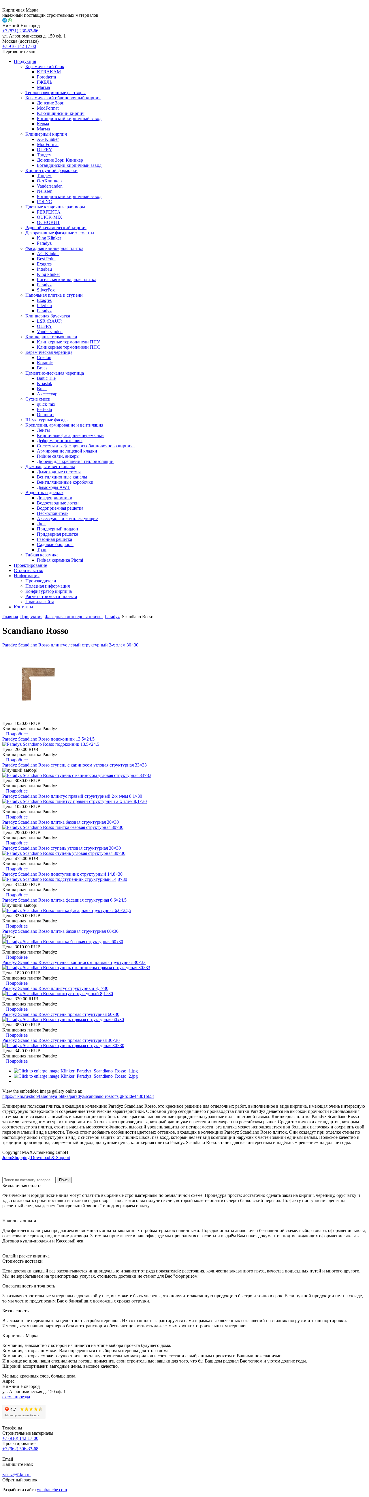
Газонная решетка (54, 539)
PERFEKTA (49, 212)
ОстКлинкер (49, 180)
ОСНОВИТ (48, 222)
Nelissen (44, 191)
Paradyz (44, 243)
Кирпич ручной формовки (51, 170)
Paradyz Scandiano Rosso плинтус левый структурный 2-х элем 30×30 (70, 644)
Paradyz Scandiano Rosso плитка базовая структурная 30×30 (60, 822)
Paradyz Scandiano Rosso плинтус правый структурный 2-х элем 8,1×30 (72, 796)
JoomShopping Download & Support (36, 1157)
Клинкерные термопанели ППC (68, 347)
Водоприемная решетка (60, 508)
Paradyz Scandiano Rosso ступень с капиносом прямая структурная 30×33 (74, 962)
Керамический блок (44, 66)
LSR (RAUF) (49, 321)
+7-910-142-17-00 (19, 46)
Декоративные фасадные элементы (59, 232)
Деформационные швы (59, 440)
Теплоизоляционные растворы (55, 92)
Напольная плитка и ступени (54, 295)
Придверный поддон (57, 528)
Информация (26, 575)
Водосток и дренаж (44, 492)
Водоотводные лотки (58, 502)
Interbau (44, 269)
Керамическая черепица (48, 352)
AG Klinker (48, 139)
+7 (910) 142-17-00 (20, 1438)
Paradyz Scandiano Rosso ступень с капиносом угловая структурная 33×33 (74, 764)
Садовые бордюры (55, 544)
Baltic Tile (46, 378)
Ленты (43, 430)
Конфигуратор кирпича (48, 591)
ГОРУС (44, 201)
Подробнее (17, 733)
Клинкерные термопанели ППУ (68, 341)
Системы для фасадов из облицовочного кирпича (86, 445)
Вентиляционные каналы (62, 476)
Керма (43, 123)
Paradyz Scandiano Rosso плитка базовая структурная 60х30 (60, 931)
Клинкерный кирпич (46, 134)
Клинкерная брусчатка (47, 315)
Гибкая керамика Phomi (60, 560)
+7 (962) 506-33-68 (20, 1448)
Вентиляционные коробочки (65, 482)
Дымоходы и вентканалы (50, 466)
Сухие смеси (37, 399)
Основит (45, 414)
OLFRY (44, 149)
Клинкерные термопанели (51, 336)
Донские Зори (51, 102)
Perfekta (44, 409)
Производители (40, 580)
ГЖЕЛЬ (44, 82)
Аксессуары (49, 393)
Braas (42, 367)
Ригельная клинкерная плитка (66, 279)
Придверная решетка (57, 534)
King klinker (48, 274)
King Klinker (49, 238)
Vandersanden (50, 186)
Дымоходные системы (59, 471)
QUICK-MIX (49, 217)
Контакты (23, 606)
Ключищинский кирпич (60, 113)
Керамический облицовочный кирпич (63, 97)
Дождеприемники (54, 497)
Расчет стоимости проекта (51, 596)
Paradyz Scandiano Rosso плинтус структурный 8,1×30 (55, 988)
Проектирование (30, 565)
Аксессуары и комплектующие (67, 518)
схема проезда (16, 1396)
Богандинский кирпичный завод (69, 118)
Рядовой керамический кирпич (55, 227)
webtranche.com (52, 1489)
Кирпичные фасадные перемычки (70, 435)
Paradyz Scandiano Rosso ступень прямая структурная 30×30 (61, 1040)
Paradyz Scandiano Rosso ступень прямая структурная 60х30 (60, 1014)
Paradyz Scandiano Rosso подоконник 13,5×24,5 (48, 739)
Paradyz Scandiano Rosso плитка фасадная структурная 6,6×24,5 (64, 900)
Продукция (25, 61)
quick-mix (46, 404)
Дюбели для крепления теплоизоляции (75, 461)
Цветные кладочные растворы (55, 206)
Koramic (45, 362)
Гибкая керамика (42, 554)
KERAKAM (49, 71)
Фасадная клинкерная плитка (54, 248)
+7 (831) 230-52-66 (20, 30)
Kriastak (44, 383)
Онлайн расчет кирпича (26, 1255)
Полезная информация (47, 586)
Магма (43, 87)
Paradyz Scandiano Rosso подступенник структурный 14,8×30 (62, 874)
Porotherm (46, 76)
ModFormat (48, 108)
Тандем (44, 154)
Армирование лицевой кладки (67, 450)
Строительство (28, 570)
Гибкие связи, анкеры (58, 456)
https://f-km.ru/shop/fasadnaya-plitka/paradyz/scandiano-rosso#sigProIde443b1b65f (78, 1096)
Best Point (46, 258)
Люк (41, 523)
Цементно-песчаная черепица (54, 373)
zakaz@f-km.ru (16, 1474)
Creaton (44, 357)
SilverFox (46, 289)
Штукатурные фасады (47, 419)
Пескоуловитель (52, 513)
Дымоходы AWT (53, 487)
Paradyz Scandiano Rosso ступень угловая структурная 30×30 (61, 848)
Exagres (44, 263)
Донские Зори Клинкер (60, 160)
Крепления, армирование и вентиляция (64, 425)
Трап (41, 549)
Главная (10, 616)
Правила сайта (39, 601)
